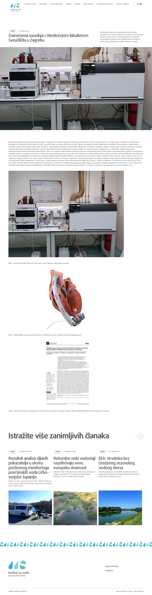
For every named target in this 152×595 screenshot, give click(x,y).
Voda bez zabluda (122, 4)
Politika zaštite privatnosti (17, 591)
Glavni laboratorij (56, 4)
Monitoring (43, 4)
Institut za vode (30, 4)
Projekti (77, 4)
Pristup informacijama (105, 4)
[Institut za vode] (15, 7)
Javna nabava (88, 4)
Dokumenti (109, 571)
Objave (12, 31)
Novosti (68, 4)
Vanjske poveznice (112, 566)
